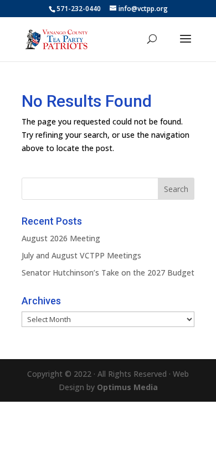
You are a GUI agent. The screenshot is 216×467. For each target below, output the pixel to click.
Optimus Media (127, 387)
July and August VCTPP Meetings (81, 255)
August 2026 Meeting (61, 238)
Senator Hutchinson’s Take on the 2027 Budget (108, 272)
